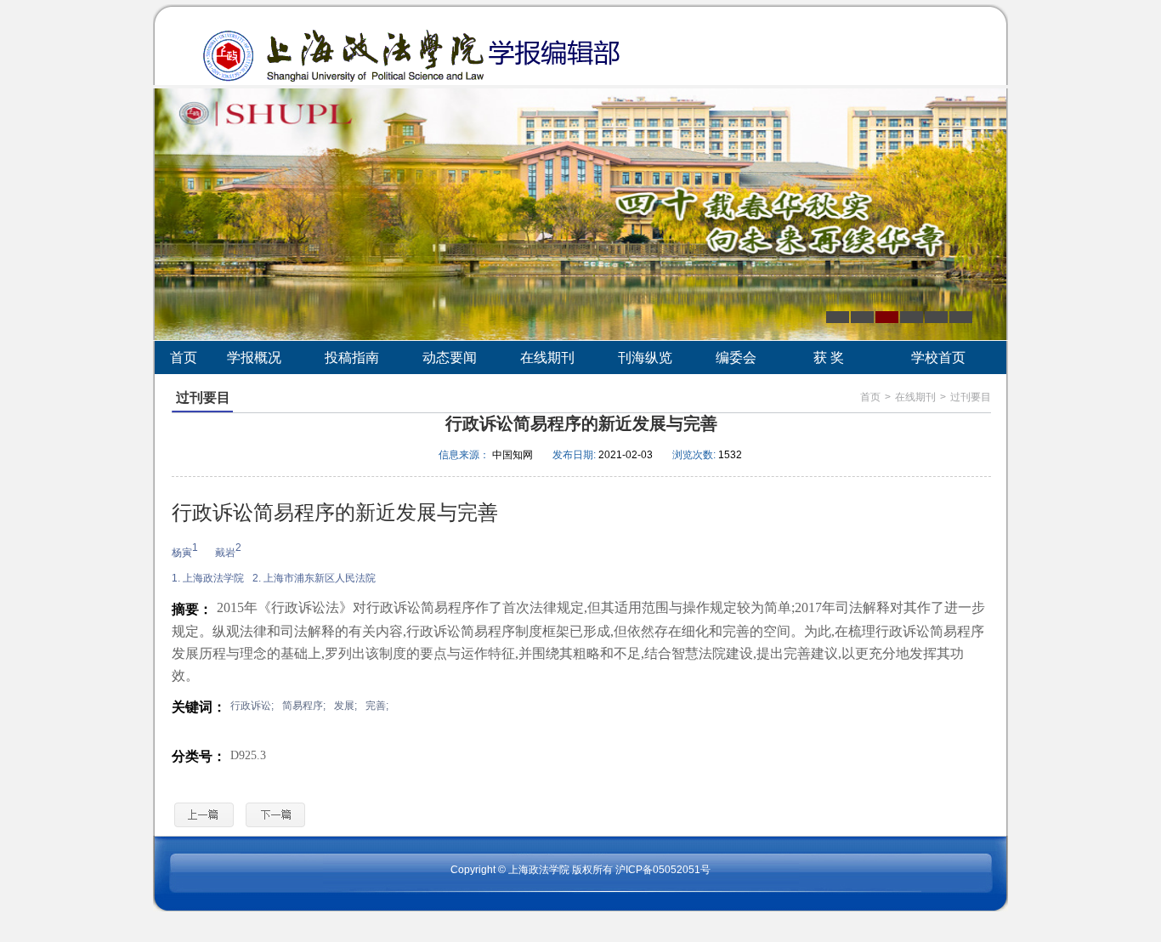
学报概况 (254, 357)
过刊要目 (970, 397)
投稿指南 (352, 357)
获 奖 (828, 357)
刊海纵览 (645, 357)
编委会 (736, 357)
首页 (183, 357)
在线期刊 (547, 357)
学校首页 (938, 357)
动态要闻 (449, 357)
